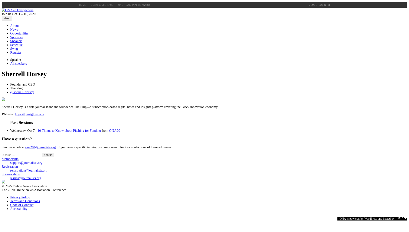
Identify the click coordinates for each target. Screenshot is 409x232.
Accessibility (18, 209)
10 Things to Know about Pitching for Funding (69, 130)
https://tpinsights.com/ (29, 114)
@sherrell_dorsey (22, 92)
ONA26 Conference (102, 5)
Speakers (16, 41)
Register (15, 52)
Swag (14, 48)
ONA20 (114, 130)
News (14, 29)
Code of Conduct (21, 205)
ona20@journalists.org (40, 147)
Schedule (16, 45)
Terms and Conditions (25, 201)
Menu (6, 18)
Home (82, 5)
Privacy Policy (20, 197)
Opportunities (19, 33)
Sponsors (16, 37)
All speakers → (20, 63)
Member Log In (317, 5)
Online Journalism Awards (134, 5)
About (14, 25)
